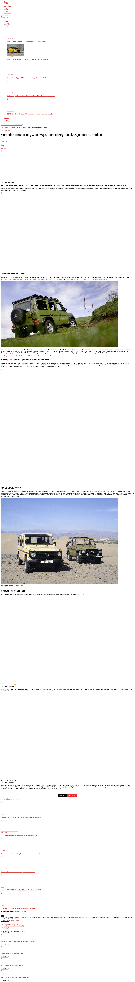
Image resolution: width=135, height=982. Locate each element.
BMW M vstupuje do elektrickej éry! (12, 953)
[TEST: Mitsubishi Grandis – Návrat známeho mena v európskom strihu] (15, 109)
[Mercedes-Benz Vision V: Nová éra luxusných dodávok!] (9, 903)
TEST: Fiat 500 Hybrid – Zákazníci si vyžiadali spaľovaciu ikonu (28, 59)
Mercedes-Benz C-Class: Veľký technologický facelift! (18, 941)
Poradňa (6, 11)
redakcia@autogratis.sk (14, 920)
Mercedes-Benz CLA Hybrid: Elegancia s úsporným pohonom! (21, 817)
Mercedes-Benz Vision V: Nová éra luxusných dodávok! (18, 908)
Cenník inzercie (7, 927)
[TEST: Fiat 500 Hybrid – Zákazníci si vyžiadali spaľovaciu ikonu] (15, 55)
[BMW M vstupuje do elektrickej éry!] (4, 950)
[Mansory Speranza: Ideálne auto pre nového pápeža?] (9, 867)
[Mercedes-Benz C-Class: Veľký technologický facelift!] (4, 938)
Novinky (6, 2)
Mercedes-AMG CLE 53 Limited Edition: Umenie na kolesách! (21, 890)
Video (5, 8)
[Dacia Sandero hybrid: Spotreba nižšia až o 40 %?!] (4, 974)
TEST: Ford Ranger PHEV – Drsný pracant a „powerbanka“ (27, 41)
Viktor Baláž (4, 141)
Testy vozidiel (7, 6)
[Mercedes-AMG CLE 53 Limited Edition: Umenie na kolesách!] (9, 885)
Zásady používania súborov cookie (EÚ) (14, 926)
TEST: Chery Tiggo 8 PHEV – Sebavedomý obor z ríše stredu (27, 78)
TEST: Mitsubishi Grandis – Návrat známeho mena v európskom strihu (30, 114)
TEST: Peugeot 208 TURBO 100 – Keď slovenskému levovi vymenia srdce (31, 96)
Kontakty (6, 928)
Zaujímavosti (7, 13)
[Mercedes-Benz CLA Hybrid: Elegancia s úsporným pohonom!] (9, 813)
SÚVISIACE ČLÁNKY (6, 799)
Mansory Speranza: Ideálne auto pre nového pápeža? (18, 872)
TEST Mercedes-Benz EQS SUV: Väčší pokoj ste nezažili (19, 835)
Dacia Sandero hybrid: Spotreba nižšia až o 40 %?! (17, 977)
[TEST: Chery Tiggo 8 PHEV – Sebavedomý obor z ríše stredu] (15, 73)
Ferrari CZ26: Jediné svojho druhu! (12, 965)
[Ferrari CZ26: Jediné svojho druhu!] (4, 962)
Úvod (2, 127)
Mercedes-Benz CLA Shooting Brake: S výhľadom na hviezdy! (21, 854)
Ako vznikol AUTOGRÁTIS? (11, 924)
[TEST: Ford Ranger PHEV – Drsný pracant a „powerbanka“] (15, 37)
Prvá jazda (6, 5)
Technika (6, 10)
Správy (6, 3)
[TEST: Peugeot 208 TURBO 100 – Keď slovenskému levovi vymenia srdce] (15, 91)
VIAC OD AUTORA (17, 799)
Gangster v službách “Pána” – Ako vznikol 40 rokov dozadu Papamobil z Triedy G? (27, 356)
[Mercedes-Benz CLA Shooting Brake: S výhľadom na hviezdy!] (9, 849)
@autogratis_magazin (20, 911)
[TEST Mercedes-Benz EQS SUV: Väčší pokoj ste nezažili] (9, 831)
